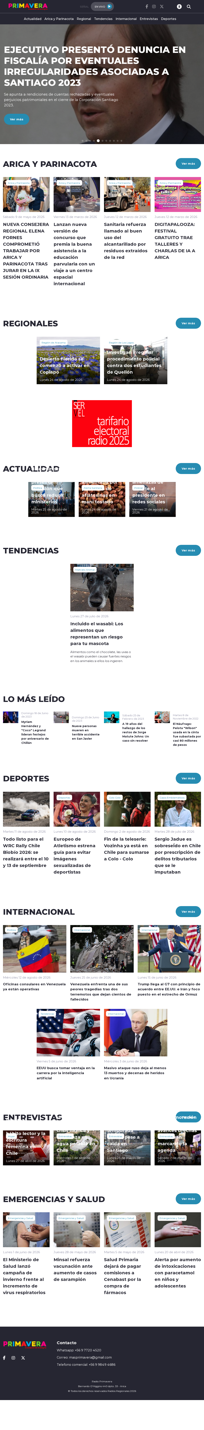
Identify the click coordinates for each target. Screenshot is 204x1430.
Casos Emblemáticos (172, 797)
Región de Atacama (54, 342)
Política (37, 487)
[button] (82, 141)
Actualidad (32, 19)
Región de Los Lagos (121, 342)
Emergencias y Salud (20, 1218)
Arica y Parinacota (59, 19)
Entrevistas (149, 19)
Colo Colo (115, 797)
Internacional (126, 19)
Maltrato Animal (85, 569)
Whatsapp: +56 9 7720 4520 (79, 1350)
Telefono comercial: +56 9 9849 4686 (86, 1364)
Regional (84, 19)
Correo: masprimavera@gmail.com (84, 1357)
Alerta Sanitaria (93, 487)
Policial (138, 487)
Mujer (11, 1136)
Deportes (168, 19)
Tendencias (103, 19)
